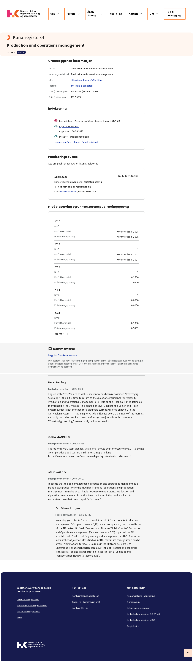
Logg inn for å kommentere (62, 355)
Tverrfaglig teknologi (82, 85)
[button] (96, 334)
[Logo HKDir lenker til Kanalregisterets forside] (25, 14)
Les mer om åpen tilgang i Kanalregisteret (76, 141)
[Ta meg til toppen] (188, 653)
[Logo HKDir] (31, 645)
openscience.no (68, 191)
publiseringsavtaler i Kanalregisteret (77, 163)
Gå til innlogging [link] (174, 13)
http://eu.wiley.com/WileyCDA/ (87, 79)
